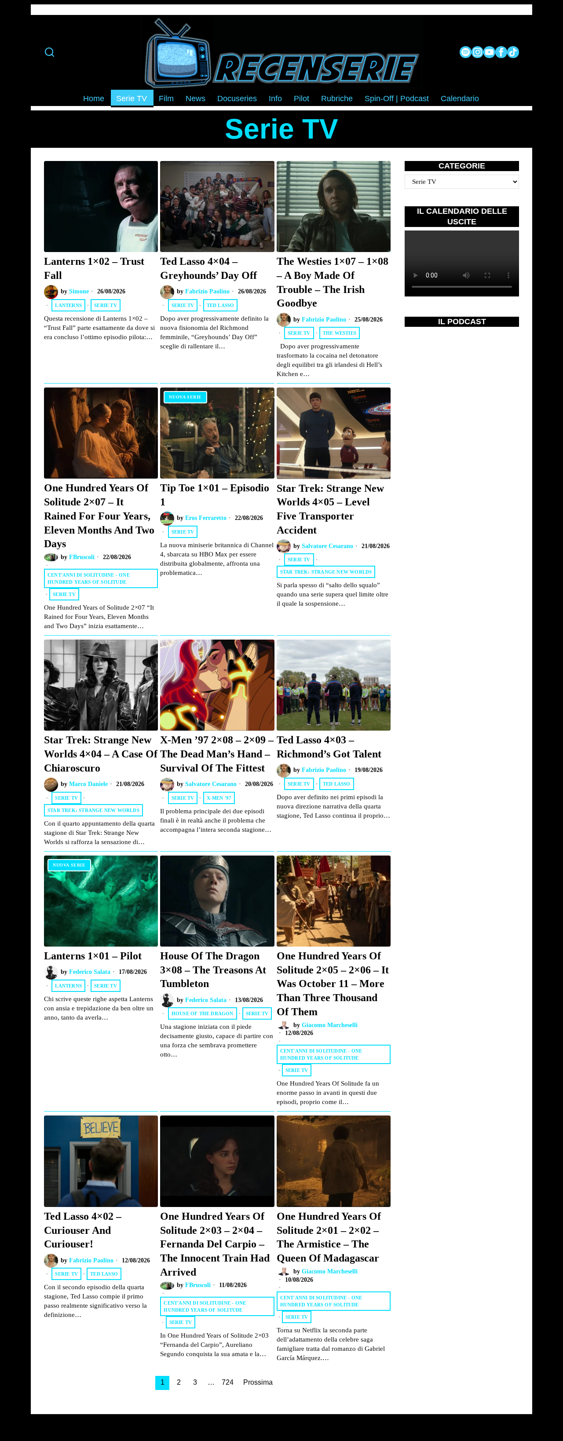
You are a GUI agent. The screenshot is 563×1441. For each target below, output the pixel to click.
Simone (79, 291)
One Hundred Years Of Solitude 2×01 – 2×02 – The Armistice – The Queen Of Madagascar (329, 1237)
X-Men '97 (219, 798)
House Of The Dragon (203, 1013)
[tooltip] (466, 52)
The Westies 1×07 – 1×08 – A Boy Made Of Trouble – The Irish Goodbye (332, 282)
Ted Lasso (220, 305)
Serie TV (105, 305)
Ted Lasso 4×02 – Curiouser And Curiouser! (82, 1230)
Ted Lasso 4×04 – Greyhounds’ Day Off (208, 268)
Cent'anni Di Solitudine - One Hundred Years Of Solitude (89, 578)
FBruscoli (82, 557)
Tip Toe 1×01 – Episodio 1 (214, 495)
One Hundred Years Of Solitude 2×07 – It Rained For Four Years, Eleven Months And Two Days (99, 515)
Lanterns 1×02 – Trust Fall (94, 268)
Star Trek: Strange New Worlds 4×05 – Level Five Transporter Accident (330, 509)
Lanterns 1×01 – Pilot (93, 956)
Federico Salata (89, 972)
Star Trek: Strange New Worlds (326, 571)
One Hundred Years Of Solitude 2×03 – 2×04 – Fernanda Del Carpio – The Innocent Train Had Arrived (215, 1244)
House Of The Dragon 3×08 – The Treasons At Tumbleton (213, 969)
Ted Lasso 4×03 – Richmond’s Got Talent (329, 747)
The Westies (339, 333)
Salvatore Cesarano (327, 546)
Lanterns (68, 305)
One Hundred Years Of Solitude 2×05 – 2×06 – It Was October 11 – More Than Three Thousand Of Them (333, 983)
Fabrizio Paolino (207, 291)
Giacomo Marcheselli (330, 1025)
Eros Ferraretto (206, 518)
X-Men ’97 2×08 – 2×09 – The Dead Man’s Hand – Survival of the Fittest (217, 753)
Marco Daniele (88, 784)
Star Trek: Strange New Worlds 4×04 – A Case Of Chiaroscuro (100, 753)
